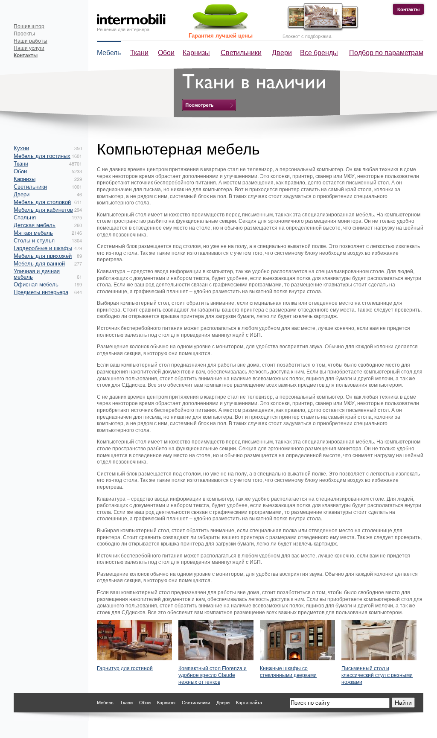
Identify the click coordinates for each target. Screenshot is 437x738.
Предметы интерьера (41, 292)
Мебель (109, 52)
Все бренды (319, 52)
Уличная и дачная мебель (37, 273)
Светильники (241, 52)
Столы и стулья (34, 240)
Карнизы (196, 52)
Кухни (21, 148)
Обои (166, 52)
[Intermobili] (131, 19)
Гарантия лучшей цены (221, 35)
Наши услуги (29, 47)
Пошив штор (29, 25)
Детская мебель (34, 225)
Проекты (24, 33)
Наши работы (30, 40)
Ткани (139, 52)
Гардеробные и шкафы (43, 248)
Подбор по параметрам (386, 52)
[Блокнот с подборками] (321, 29)
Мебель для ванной (39, 263)
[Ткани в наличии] (209, 105)
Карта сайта (249, 702)
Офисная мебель (36, 284)
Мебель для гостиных (42, 156)
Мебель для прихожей (43, 255)
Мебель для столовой (42, 202)
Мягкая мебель (33, 232)
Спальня (25, 217)
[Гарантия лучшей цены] (219, 29)
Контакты (408, 9)
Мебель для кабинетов (43, 209)
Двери (282, 52)
